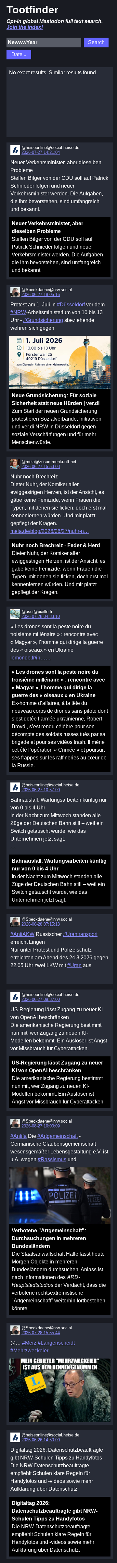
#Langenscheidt (56, 1343)
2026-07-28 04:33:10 (40, 616)
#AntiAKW (22, 934)
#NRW (18, 312)
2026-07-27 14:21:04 (40, 152)
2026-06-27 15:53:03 (40, 466)
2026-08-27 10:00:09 (40, 1126)
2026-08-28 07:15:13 (40, 924)
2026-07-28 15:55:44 (40, 1332)
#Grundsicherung (43, 320)
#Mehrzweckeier (29, 1350)
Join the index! (24, 27)
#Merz (29, 1343)
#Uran (74, 965)
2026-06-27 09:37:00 (40, 999)
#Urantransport (80, 934)
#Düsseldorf (71, 304)
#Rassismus (52, 1159)
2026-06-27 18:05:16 (40, 294)
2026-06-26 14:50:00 (40, 1439)
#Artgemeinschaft (57, 1136)
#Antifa (18, 1136)
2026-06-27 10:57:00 (40, 789)
